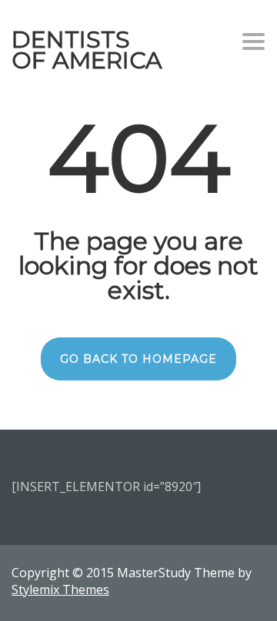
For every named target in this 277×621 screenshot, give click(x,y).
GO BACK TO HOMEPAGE (138, 359)
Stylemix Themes (60, 589)
